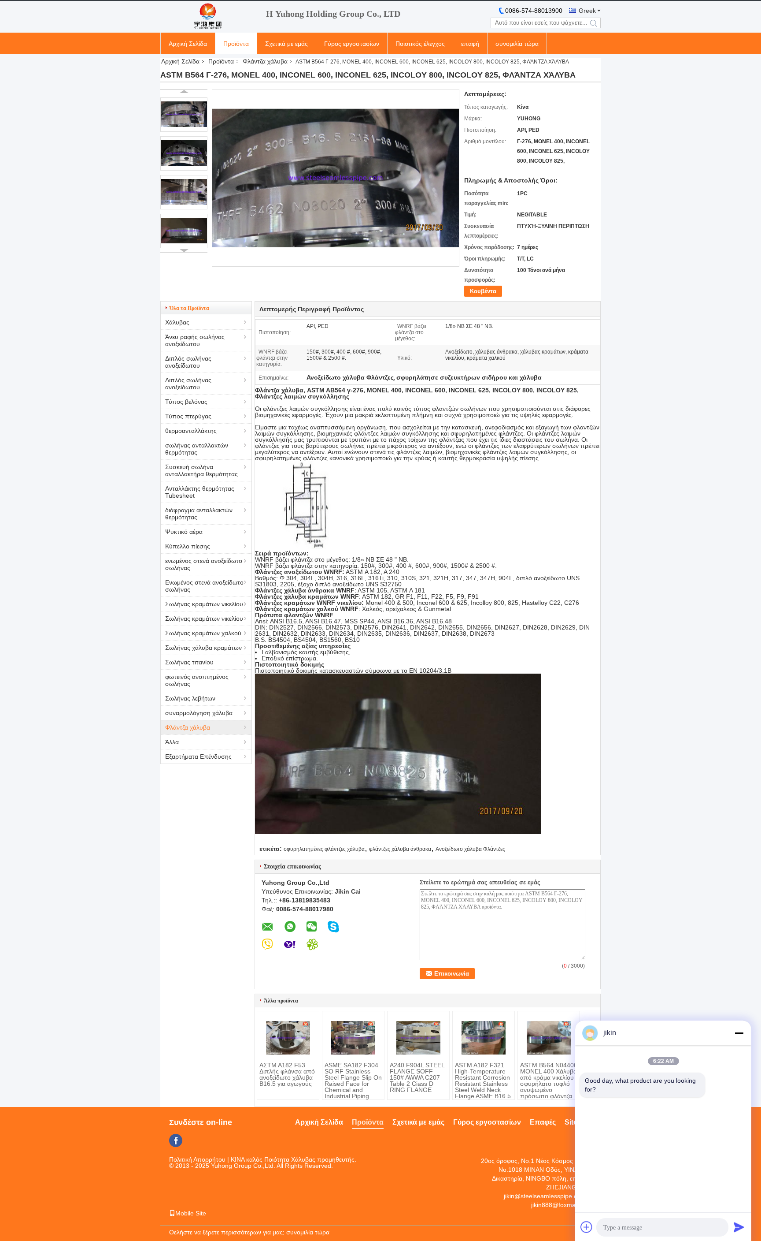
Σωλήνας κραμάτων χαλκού (203, 633)
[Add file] (586, 1227)
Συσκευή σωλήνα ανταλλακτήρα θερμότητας (201, 470)
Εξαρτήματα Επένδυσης (198, 756)
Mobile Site (190, 1213)
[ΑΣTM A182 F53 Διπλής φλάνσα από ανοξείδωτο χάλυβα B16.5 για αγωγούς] (288, 1038)
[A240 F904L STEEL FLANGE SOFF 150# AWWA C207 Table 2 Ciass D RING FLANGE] (418, 1038)
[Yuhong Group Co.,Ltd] (208, 16)
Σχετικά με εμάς (286, 43)
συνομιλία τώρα (517, 43)
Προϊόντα (236, 43)
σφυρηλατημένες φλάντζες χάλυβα (324, 849)
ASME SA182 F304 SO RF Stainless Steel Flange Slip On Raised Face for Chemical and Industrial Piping (353, 1080)
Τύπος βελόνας (186, 401)
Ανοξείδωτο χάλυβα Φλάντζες (470, 849)
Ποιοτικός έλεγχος (420, 43)
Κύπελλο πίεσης (187, 546)
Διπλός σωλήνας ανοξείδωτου (188, 362)
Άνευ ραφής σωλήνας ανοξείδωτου (195, 340)
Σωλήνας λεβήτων (190, 698)
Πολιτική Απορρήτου (197, 1159)
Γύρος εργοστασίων (351, 43)
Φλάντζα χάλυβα (265, 61)
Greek (587, 10)
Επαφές (543, 1122)
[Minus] (739, 1033)
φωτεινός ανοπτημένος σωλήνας (197, 680)
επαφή (470, 43)
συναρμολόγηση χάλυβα (199, 712)
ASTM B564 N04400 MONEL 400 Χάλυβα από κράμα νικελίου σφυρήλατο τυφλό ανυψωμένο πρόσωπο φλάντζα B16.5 (548, 1083)
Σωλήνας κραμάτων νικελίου (204, 603)
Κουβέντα (483, 291)
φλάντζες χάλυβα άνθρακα (400, 849)
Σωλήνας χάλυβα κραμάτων (203, 647)
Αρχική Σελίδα (188, 43)
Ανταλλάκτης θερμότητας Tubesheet (199, 492)
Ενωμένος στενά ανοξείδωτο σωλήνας (204, 586)
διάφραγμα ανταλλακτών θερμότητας (199, 514)
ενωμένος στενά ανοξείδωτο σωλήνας (203, 564)
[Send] (739, 1227)
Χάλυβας (177, 322)
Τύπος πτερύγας (188, 416)
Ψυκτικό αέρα (184, 531)
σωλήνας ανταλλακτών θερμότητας (196, 449)
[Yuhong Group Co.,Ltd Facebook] (175, 1140)
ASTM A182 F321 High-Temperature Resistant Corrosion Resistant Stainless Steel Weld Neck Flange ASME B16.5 (483, 1080)
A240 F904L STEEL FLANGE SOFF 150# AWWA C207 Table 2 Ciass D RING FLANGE (417, 1077)
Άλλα (172, 741)
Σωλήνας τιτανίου (189, 662)
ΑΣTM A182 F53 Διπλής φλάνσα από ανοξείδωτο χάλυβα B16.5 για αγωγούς (287, 1074)
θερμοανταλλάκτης (191, 430)
